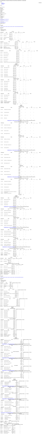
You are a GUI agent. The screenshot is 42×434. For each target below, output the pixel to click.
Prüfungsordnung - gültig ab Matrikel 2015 (4, 19)
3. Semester (6, 26)
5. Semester (11, 26)
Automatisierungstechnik (3, 29)
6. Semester (13, 26)
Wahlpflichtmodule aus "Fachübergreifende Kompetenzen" (13, 120)
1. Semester (1, 26)
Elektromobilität (2, 30)
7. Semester (15, 26)
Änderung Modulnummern (3, 22)
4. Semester (8, 26)
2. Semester (4, 26)
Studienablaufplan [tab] (3, 3)
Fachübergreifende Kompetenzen (20, 26)
